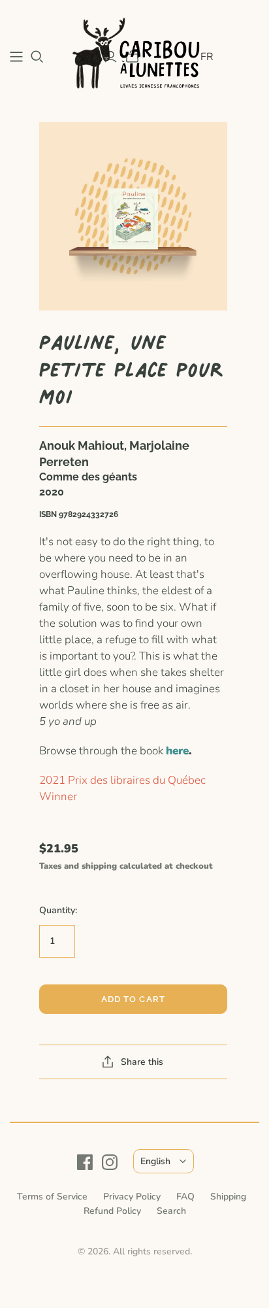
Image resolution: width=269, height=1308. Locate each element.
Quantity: (58, 910)
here (177, 750)
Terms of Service (52, 1196)
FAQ (185, 1196)
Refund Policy (112, 1211)
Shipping (228, 1196)
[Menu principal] (16, 56)
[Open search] (37, 56)
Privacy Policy (132, 1196)
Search (171, 1211)
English (155, 1161)
